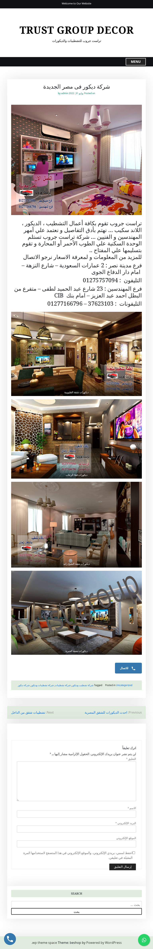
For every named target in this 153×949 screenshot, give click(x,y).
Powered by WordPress (104, 942)
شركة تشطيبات (63, 685)
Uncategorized (124, 685)
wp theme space (44, 942)
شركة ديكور (24, 685)
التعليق (131, 758)
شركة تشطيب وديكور (82, 685)
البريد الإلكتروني (126, 823)
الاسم (132, 808)
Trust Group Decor (77, 30)
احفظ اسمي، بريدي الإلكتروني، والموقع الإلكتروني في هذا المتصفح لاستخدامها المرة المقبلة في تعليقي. (77, 855)
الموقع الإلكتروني (126, 838)
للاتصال (124, 668)
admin (64, 93)
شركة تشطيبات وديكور (42, 685)
